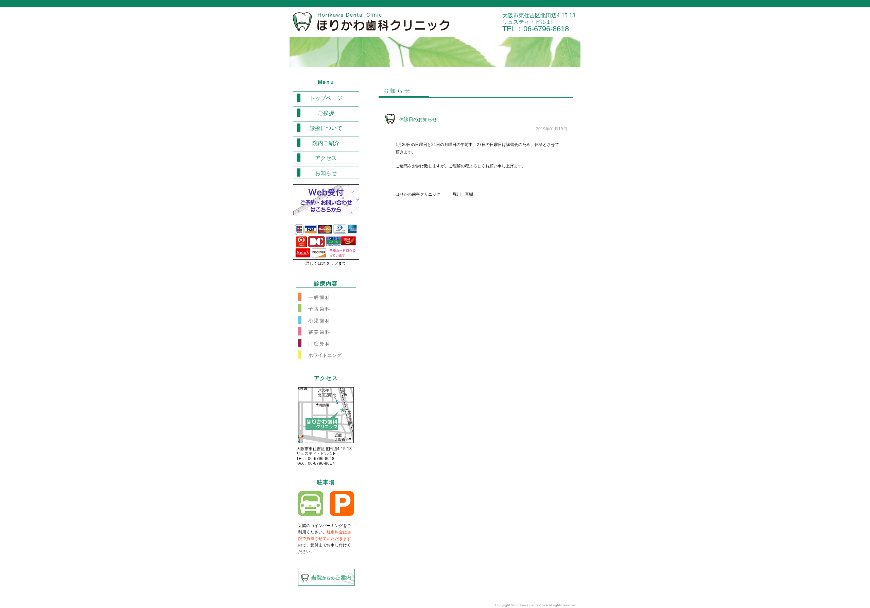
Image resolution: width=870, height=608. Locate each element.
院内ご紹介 (326, 143)
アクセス (326, 158)
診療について (326, 128)
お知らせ (326, 173)
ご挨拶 (326, 113)
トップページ (326, 98)
